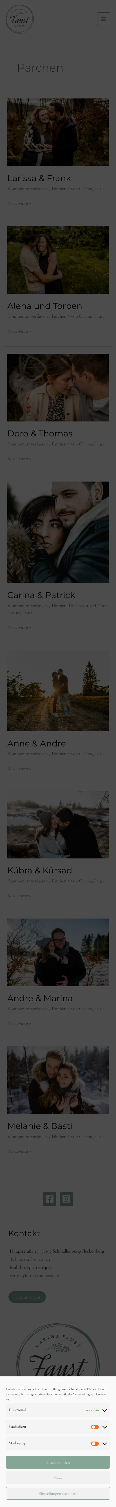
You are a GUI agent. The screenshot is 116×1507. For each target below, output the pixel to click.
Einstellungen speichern (58, 1493)
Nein (58, 1477)
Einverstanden (58, 1462)
